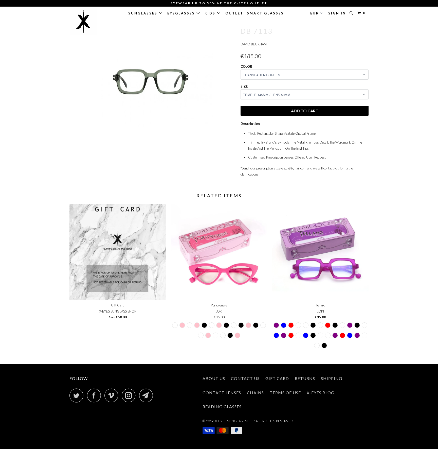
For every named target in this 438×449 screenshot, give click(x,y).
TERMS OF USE (285, 392)
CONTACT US (245, 378)
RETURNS (305, 378)
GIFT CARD (277, 378)
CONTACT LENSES (222, 392)
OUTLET (234, 13)
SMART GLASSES (265, 13)
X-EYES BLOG (320, 392)
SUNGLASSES (143, 13)
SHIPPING (331, 378)
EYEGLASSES (181, 13)
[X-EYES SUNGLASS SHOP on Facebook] (95, 395)
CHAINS (255, 392)
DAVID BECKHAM (254, 44)
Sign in (337, 13)
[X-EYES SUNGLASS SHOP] (95, 22)
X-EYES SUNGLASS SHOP (234, 421)
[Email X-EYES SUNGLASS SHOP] (147, 395)
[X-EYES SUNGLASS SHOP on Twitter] (77, 395)
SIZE (244, 86)
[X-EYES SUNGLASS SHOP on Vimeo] (112, 395)
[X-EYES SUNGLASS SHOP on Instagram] (130, 395)
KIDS (211, 13)
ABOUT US (214, 378)
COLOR (246, 66)
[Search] (352, 13)
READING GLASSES (222, 406)
